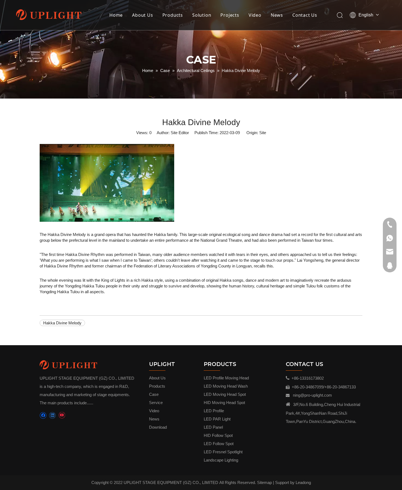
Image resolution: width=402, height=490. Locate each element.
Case (154, 394)
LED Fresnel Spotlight (223, 451)
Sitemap (264, 482)
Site (262, 132)
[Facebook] (43, 415)
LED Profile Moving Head (226, 378)
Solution (201, 15)
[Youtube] (61, 415)
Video (255, 15)
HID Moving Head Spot (224, 402)
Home (116, 15)
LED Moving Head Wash (226, 386)
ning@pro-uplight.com (312, 395)
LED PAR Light (217, 419)
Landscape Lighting (221, 460)
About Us (142, 15)
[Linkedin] (52, 415)
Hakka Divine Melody (62, 323)
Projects (229, 15)
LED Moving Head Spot (225, 394)
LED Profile (214, 410)
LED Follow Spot (219, 443)
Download (158, 427)
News (277, 15)
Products (172, 15)
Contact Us (304, 15)
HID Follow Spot (218, 435)
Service (156, 402)
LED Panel (213, 427)
